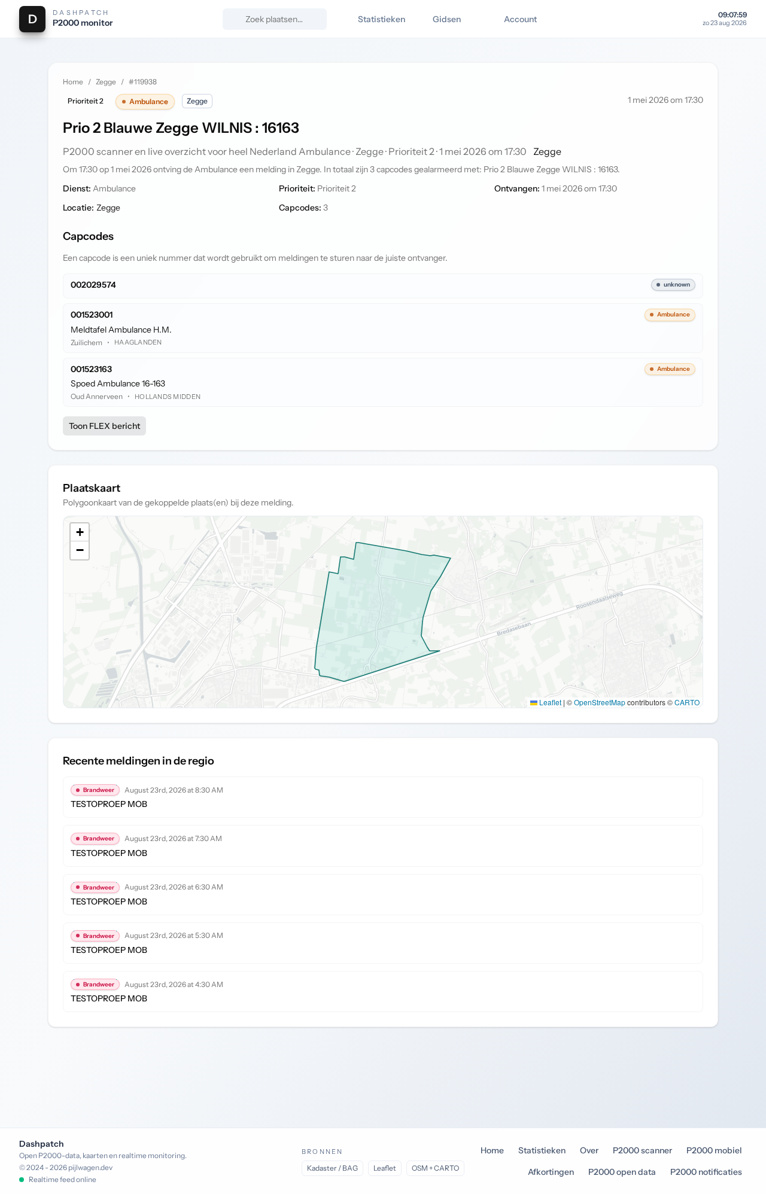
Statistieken (542, 1150)
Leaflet (549, 702)
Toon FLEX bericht (104, 426)
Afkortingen (551, 1171)
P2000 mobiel (714, 1150)
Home (73, 81)
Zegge (106, 81)
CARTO (687, 702)
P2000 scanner (642, 1150)
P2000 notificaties (706, 1171)
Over (589, 1150)
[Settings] (683, 19)
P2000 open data (622, 1171)
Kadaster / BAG (332, 1167)
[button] (80, 532)
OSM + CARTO (435, 1167)
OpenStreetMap (599, 702)
